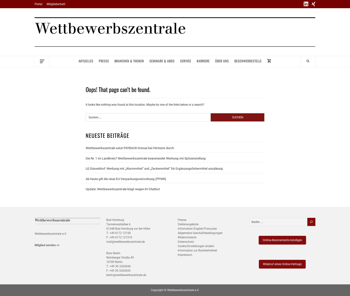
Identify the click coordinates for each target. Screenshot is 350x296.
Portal (38, 4)
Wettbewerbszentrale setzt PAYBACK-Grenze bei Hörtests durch (130, 148)
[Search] (308, 61)
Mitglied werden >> (47, 245)
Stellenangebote (188, 224)
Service (185, 61)
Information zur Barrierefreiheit (197, 250)
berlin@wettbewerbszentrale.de (126, 275)
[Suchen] (311, 222)
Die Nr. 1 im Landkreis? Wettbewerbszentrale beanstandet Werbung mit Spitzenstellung (146, 158)
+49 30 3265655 (120, 270)
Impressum (185, 255)
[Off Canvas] (42, 61)
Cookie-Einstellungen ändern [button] (196, 246)
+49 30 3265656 (120, 266)
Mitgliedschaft (56, 4)
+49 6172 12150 (120, 233)
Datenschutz (186, 241)
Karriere (203, 61)
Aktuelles (86, 61)
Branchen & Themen (129, 61)
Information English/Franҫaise (197, 228)
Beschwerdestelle (248, 61)
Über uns (222, 61)
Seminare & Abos (162, 61)
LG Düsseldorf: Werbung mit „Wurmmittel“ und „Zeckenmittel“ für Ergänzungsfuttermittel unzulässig (154, 168)
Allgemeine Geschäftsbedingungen (200, 233)
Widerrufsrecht (187, 237)
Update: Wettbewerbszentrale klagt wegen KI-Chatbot (123, 189)
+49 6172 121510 (120, 237)
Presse (104, 61)
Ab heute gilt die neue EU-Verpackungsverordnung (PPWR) (126, 179)
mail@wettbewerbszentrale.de (125, 241)
